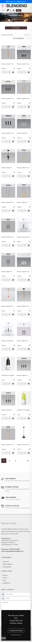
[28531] (28, 106)
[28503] (28, 210)
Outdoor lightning (7, 564)
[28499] (13, 141)
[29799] (28, 418)
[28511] (13, 106)
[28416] (28, 314)
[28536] (28, 176)
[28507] (28, 383)
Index (7, 19)
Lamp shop (14, 19)
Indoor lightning (7, 567)
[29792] (28, 453)
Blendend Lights (8, 523)
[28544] (13, 280)
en (3, 10)
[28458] (13, 210)
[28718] (13, 349)
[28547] (13, 245)
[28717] (28, 245)
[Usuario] (10, 10)
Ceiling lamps (22, 19)
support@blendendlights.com (14, 551)
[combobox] (21, 38)
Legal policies (6, 583)
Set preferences (16, 635)
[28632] (13, 314)
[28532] (13, 72)
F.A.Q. (4, 580)
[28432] (28, 141)
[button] (14, 69)
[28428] (28, 72)
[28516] (13, 176)
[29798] (13, 383)
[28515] (13, 418)
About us (5, 575)
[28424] (28, 280)
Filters (16, 28)
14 (28, 461)
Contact (5, 577)
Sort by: (27, 35)
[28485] (13, 453)
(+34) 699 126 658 (14, 549)
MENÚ (18, 10)
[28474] (28, 349)
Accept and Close (16, 630)
